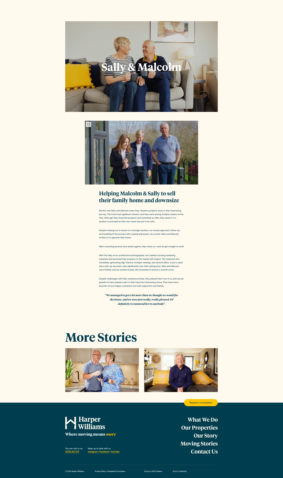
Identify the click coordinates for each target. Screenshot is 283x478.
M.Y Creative (157, 471)
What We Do (203, 419)
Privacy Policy (100, 471)
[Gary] (181, 370)
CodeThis (183, 471)
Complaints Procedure (116, 471)
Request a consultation (200, 402)
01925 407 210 (72, 451)
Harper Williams (78, 471)
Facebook (104, 451)
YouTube (115, 451)
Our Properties (199, 427)
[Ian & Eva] (102, 370)
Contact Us (204, 451)
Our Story (206, 435)
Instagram (93, 451)
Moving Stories (199, 443)
